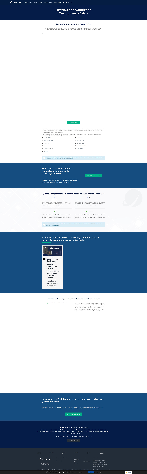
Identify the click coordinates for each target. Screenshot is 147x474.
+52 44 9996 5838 (103, 464)
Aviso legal (80, 470)
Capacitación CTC (86, 461)
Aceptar (90, 472)
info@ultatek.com (100, 466)
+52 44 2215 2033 (101, 462)
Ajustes (97, 472)
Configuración (80, 472)
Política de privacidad (87, 470)
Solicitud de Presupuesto (76, 458)
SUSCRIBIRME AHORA (73, 440)
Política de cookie (95, 470)
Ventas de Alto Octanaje (72, 470)
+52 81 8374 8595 (101, 460)
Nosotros (76, 464)
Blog (75, 461)
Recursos (84, 464)
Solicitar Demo (86, 458)
